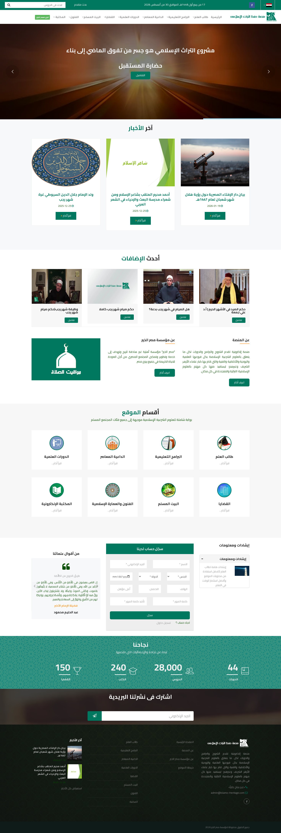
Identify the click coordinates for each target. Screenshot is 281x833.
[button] (268, 5)
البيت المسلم (92, 17)
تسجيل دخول (164, 622)
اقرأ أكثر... (224, 463)
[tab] (224, 559)
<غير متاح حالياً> (236, 787)
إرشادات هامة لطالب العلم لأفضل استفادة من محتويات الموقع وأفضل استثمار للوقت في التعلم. (214, 576)
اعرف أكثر (239, 382)
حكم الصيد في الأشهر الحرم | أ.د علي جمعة (224, 310)
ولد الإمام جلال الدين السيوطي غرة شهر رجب (65, 197)
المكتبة (60, 17)
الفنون (74, 17)
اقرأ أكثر (215, 215)
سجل (150, 615)
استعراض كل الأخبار (71, 788)
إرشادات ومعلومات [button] (233, 559)
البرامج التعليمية (178, 17)
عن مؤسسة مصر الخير (182, 758)
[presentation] (34, 586)
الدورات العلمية (129, 17)
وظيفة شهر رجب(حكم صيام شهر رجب (59, 310)
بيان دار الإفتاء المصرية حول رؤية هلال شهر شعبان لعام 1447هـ (215, 197)
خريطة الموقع (186, 767)
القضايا (110, 17)
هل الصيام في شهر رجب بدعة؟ (169, 309)
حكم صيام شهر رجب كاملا (116, 309)
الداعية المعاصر (153, 17)
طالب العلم (201, 17)
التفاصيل (140, 75)
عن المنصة (188, 750)
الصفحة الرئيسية (185, 741)
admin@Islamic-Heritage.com (227, 792)
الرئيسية (216, 17)
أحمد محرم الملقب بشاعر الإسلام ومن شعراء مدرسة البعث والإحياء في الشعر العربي (141, 199)
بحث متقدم (80, 4)
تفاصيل (239, 320)
